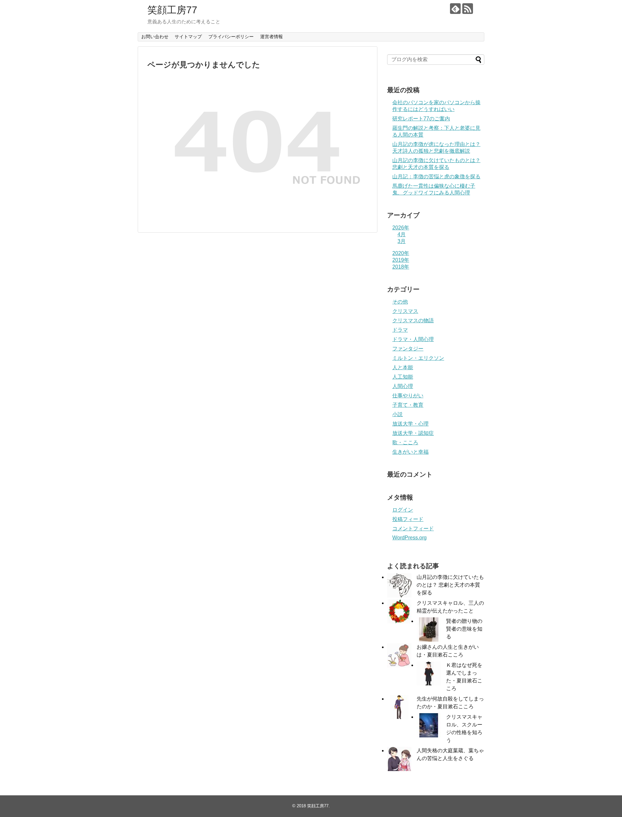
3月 (401, 241)
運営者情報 (271, 36)
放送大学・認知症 (413, 433)
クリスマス (405, 311)
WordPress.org (409, 537)
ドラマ (400, 330)
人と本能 (402, 367)
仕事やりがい (407, 395)
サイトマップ (188, 36)
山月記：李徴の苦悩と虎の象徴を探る (436, 176)
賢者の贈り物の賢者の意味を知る (464, 628)
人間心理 (402, 386)
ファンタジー (407, 348)
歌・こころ (405, 442)
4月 (401, 234)
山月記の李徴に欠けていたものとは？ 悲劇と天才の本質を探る (450, 584)
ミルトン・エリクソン (418, 358)
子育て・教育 (407, 405)
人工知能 (402, 377)
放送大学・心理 (410, 423)
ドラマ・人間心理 (413, 339)
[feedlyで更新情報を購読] (455, 8)
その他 (400, 301)
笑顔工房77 (172, 10)
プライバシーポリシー (231, 36)
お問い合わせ (154, 36)
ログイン (402, 510)
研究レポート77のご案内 (421, 118)
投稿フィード (407, 519)
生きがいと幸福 (410, 452)
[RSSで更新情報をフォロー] (467, 8)
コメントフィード (413, 528)
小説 (397, 414)
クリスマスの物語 (413, 320)
